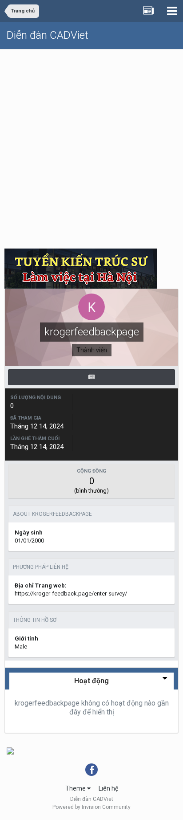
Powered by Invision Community (91, 807)
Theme (76, 788)
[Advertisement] (91, 145)
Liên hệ (108, 788)
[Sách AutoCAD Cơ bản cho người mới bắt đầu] (10, 750)
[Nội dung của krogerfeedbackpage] (91, 377)
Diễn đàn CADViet (47, 35)
